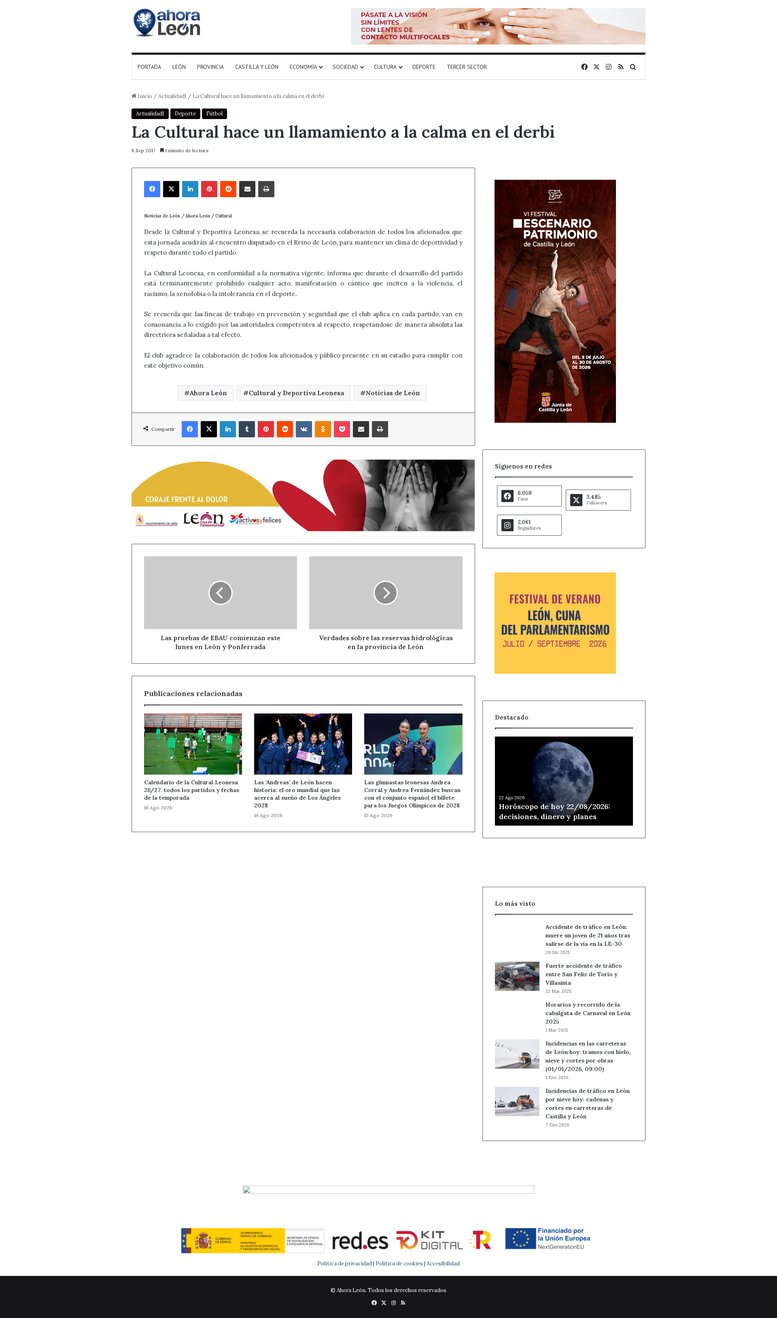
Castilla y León (256, 66)
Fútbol (214, 113)
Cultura (385, 66)
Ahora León (208, 393)
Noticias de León (393, 393)
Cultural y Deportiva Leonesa (296, 393)
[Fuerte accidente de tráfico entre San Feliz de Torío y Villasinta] (517, 976)
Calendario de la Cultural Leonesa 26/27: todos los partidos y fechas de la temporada (191, 790)
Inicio (144, 96)
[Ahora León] (168, 22)
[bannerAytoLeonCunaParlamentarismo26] (555, 672)
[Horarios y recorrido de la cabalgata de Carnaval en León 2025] (517, 1015)
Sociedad (345, 66)
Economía (303, 66)
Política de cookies (399, 1263)
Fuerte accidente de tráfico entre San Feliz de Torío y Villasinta (584, 974)
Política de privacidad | (346, 1263)
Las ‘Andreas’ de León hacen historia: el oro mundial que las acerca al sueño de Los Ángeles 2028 (297, 794)
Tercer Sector (467, 66)
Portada (149, 66)
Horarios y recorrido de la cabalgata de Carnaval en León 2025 (588, 1013)
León (179, 66)
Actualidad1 (172, 96)
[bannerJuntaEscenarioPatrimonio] (555, 420)
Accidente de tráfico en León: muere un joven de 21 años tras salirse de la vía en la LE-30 (588, 935)
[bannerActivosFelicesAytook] (303, 494)
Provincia (210, 66)
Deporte (423, 66)
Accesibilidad (443, 1263)
